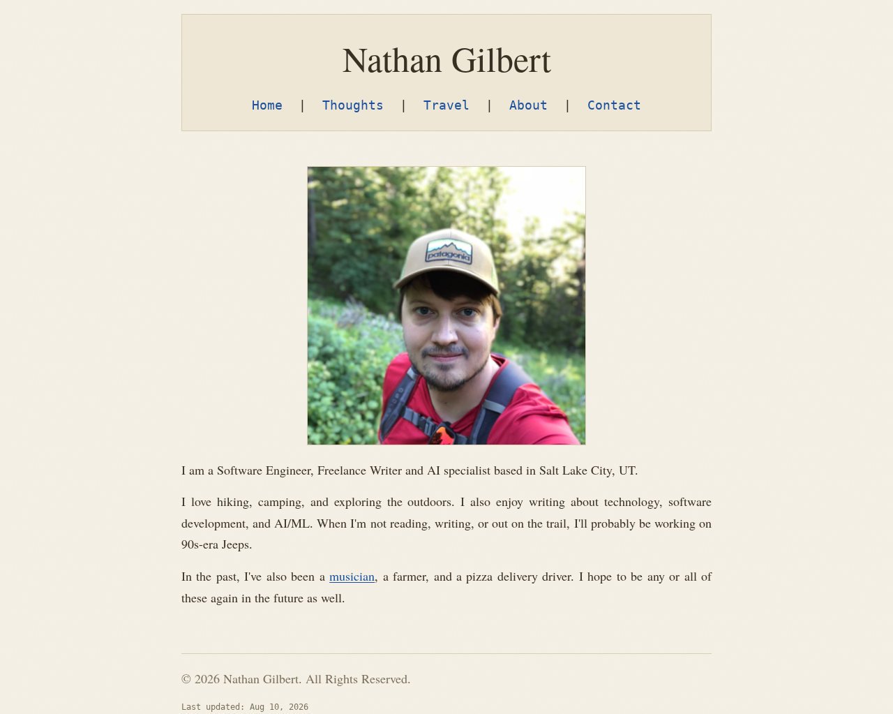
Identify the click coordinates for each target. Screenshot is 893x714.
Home (267, 105)
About (528, 105)
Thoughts (353, 105)
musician (352, 575)
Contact (614, 105)
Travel (446, 105)
